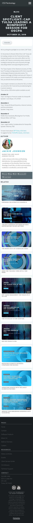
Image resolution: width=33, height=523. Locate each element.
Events (3, 458)
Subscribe (7, 42)
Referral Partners (6, 442)
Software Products (7, 434)
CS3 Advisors (5, 465)
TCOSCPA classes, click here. (20, 133)
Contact (3, 431)
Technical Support (7, 469)
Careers (3, 446)
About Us (4, 438)
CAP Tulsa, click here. (19, 131)
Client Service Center (8, 461)
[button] (30, 3)
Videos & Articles (6, 454)
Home (3, 427)
